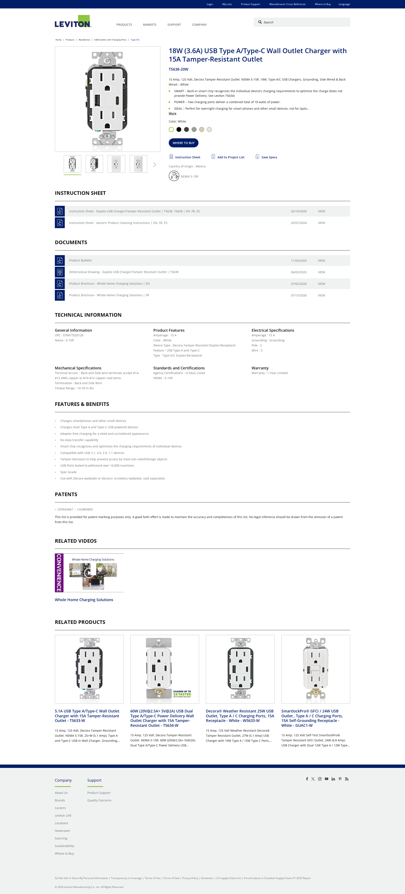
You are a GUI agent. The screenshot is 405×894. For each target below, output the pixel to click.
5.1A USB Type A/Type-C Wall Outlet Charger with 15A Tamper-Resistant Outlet (87, 715)
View (321, 211)
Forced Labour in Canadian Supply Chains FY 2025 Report (277, 878)
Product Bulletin (80, 260)
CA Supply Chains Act (228, 878)
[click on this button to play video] (89, 573)
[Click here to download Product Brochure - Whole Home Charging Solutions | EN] (60, 283)
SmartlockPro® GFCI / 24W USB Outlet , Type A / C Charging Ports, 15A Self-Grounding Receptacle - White (312, 718)
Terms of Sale (171, 878)
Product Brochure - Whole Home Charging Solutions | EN (109, 283)
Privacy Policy (190, 878)
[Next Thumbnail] (153, 164)
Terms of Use (153, 878)
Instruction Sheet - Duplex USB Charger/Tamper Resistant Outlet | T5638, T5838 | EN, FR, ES (134, 211)
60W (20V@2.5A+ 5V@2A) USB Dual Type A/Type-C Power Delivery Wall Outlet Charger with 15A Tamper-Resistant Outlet (162, 718)
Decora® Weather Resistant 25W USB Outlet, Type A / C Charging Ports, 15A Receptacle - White (240, 715)
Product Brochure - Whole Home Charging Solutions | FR (109, 295)
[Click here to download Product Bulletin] (60, 260)
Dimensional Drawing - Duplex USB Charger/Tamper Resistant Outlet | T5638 (123, 272)
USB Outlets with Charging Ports (110, 39)
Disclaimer (207, 878)
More (172, 113)
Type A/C (135, 39)
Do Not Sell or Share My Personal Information (81, 878)
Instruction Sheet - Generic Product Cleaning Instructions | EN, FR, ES (118, 223)
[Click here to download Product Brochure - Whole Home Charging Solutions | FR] (60, 295)
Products (70, 39)
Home (58, 39)
